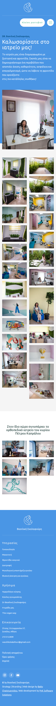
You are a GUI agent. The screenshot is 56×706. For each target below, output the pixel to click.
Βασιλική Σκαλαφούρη (29, 529)
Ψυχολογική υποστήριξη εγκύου (17, 570)
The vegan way (9, 613)
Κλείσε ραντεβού (32, 22)
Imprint (5, 661)
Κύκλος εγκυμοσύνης (12, 597)
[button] (50, 22)
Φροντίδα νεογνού (11, 560)
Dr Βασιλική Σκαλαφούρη (14, 602)
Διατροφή (7, 565)
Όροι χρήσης (8, 657)
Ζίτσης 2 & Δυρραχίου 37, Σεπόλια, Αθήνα (13, 630)
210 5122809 (7, 637)
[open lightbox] (14, 168)
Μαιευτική (7, 555)
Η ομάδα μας (8, 607)
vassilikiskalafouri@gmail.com (16, 642)
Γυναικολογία (8, 549)
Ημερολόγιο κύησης (11, 592)
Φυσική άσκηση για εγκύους (15, 576)
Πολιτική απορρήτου (12, 653)
